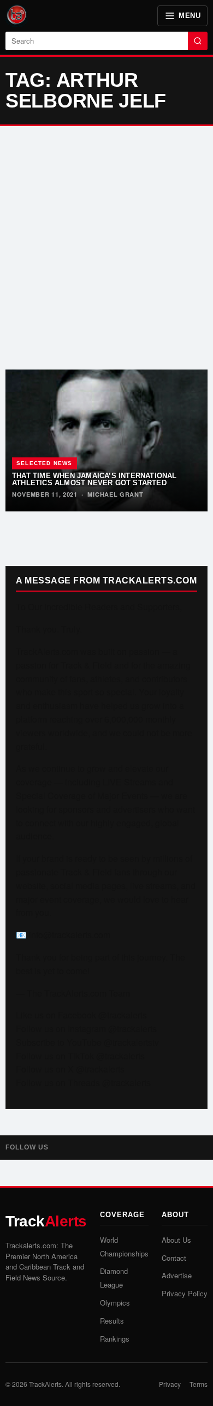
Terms (199, 1384)
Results (112, 1320)
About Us (176, 1240)
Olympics (115, 1302)
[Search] (198, 41)
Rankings (114, 1338)
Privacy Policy (185, 1293)
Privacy (170, 1384)
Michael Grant (115, 494)
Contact (174, 1258)
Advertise (177, 1275)
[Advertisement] (106, 247)
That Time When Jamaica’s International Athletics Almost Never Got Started (94, 479)
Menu (189, 15)
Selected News (44, 463)
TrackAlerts (45, 1384)
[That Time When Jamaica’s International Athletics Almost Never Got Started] (106, 440)
